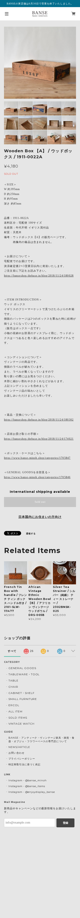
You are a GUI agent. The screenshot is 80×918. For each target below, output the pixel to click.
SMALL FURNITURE (22, 699)
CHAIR (13, 686)
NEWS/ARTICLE (19, 747)
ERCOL (13, 705)
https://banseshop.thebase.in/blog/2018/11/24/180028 (39, 275)
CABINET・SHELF (21, 693)
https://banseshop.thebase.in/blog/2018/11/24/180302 (39, 419)
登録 (65, 822)
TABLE (13, 680)
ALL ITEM (15, 711)
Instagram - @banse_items (26, 786)
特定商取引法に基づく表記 (24, 764)
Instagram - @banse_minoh (27, 780)
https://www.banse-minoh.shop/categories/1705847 (37, 457)
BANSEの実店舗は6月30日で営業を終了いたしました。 (40, 3)
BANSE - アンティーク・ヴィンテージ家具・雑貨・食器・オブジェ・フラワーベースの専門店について (41, 739)
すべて (12, 651)
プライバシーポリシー (21, 758)
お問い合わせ (16, 752)
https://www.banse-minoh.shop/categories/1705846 (37, 477)
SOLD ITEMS (17, 717)
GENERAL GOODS (22, 668)
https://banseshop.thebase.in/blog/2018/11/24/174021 (39, 438)
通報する (31, 533)
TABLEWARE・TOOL (24, 674)
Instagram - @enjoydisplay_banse (31, 792)
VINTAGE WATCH (21, 723)
